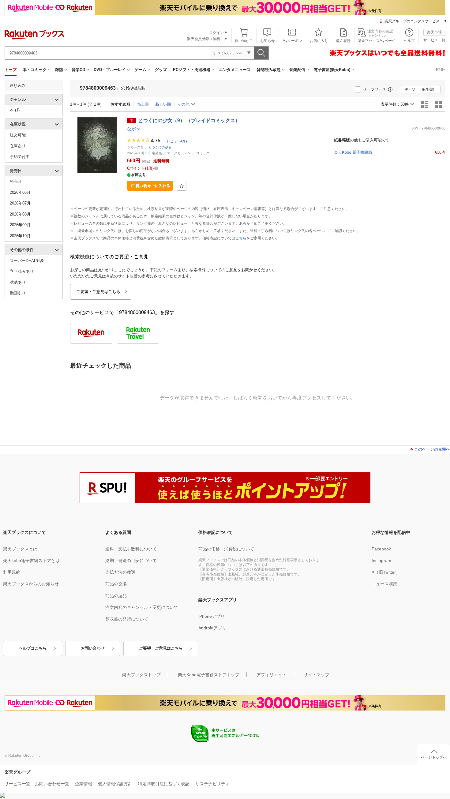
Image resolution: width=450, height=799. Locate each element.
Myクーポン (292, 41)
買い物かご (244, 41)
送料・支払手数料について (131, 548)
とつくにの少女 (160, 147)
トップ (11, 69)
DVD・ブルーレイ (110, 69)
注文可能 (18, 135)
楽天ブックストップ (141, 674)
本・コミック (35, 69)
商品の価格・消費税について (226, 548)
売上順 (143, 104)
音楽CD (78, 69)
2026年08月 (20, 214)
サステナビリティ (212, 783)
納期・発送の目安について (131, 560)
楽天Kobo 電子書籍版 (353, 152)
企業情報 (83, 783)
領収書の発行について (126, 619)
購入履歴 (343, 41)
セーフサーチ (375, 89)
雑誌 (59, 69)
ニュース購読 (384, 583)
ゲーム (140, 69)
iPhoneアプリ (211, 616)
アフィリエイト (272, 674)
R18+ (440, 69)
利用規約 (11, 572)
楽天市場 (434, 32)
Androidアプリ (212, 627)
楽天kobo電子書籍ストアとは (31, 560)
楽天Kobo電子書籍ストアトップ (208, 674)
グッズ (161, 69)
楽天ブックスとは (20, 548)
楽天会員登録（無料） (205, 39)
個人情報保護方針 (115, 783)
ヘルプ (409, 41)
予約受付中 (20, 156)
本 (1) (15, 110)
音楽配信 (297, 69)
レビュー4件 (176, 141)
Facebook (381, 548)
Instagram (381, 560)
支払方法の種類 (120, 572)
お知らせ (267, 41)
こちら (240, 238)
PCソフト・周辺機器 (191, 69)
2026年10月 (20, 236)
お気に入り (319, 41)
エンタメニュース (235, 69)
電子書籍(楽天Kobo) (332, 69)
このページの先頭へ (432, 449)
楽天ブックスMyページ (377, 41)
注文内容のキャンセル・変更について (141, 607)
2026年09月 (20, 225)
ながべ (133, 128)
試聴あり (18, 282)
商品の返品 (116, 595)
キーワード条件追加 (420, 89)
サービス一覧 (434, 40)
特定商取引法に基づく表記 (163, 783)
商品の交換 (116, 583)
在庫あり (18, 146)
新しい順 (163, 104)
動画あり (18, 293)
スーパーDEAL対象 (27, 260)
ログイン (216, 33)
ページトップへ (434, 757)
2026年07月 (20, 203)
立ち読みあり (22, 271)
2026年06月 (20, 192)
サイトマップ (316, 674)
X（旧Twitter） (386, 572)
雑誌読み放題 (269, 69)
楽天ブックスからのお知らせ (31, 583)
